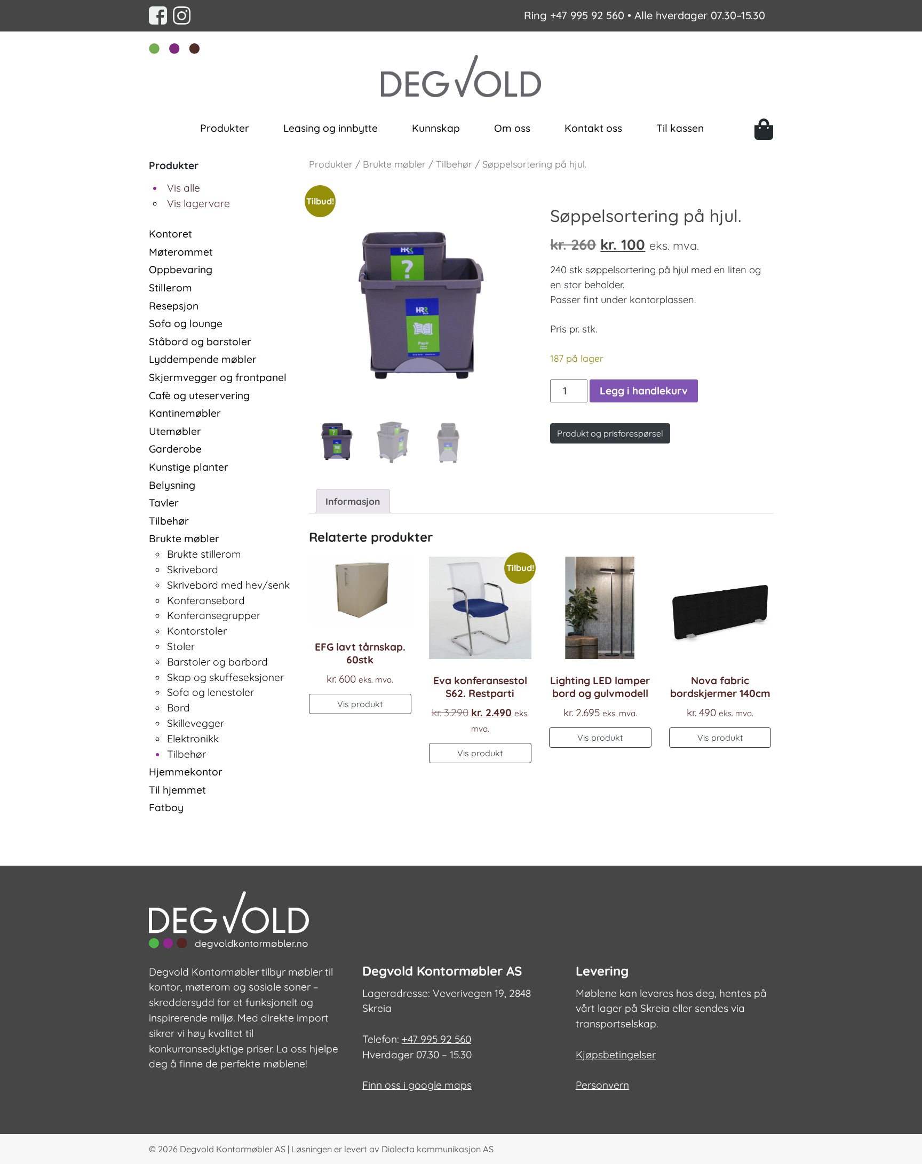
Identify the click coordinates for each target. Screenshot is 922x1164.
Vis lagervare (198, 203)
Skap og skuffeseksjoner (225, 677)
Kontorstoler (197, 630)
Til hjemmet (177, 789)
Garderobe (175, 448)
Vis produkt (360, 704)
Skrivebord (192, 569)
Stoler (181, 646)
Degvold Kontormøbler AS (232, 1149)
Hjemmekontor (185, 771)
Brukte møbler (184, 538)
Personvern (602, 1085)
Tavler (164, 502)
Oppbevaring (180, 269)
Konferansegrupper (213, 615)
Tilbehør (169, 520)
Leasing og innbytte (330, 128)
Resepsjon (173, 305)
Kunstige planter (188, 467)
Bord (178, 707)
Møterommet (181, 252)
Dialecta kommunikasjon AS (437, 1149)
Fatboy (166, 807)
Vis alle (183, 187)
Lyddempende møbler (203, 359)
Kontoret (170, 233)
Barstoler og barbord (217, 661)
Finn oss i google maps (417, 1085)
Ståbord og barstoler (200, 341)
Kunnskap (436, 128)
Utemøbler (175, 431)
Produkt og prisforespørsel (610, 433)
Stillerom (170, 287)
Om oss (512, 128)
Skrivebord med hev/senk (228, 585)
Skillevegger (195, 723)
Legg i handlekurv (644, 390)
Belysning (172, 485)
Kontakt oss (593, 128)
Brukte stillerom (204, 554)
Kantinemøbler (185, 413)
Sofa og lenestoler (210, 692)
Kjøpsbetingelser (616, 1054)
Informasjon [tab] (352, 501)
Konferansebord (206, 600)
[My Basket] (763, 129)
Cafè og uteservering (199, 395)
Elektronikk (193, 738)
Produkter (224, 128)
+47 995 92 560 (587, 15)
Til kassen (680, 128)
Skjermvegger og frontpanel (218, 377)
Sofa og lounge (185, 323)
